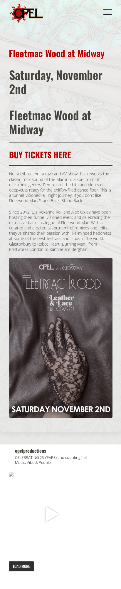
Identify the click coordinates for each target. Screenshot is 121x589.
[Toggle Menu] (108, 12)
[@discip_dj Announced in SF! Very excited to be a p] (51, 514)
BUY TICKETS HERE (40, 155)
